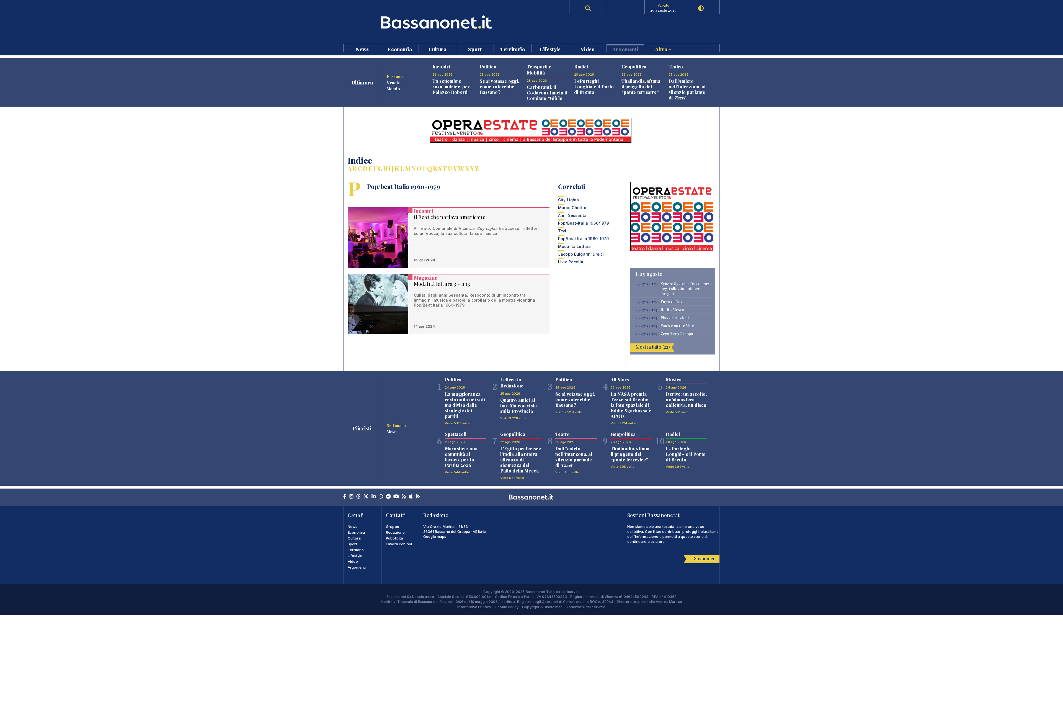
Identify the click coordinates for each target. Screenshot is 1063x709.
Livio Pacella (570, 262)
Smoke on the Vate (677, 325)
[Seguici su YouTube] (396, 497)
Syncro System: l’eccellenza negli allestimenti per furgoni (686, 288)
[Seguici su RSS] (404, 497)
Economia (400, 49)
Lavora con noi (399, 544)
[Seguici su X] (365, 497)
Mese (392, 431)
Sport (475, 49)
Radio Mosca (672, 309)
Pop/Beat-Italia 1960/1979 (583, 223)
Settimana (396, 425)
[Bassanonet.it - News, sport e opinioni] (437, 22)
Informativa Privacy (474, 607)
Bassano (395, 76)
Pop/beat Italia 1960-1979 (583, 238)
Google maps (435, 536)
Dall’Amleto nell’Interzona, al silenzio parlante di (687, 89)
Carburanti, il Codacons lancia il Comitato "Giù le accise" (547, 95)
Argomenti (625, 49)
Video (588, 49)
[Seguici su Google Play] (418, 497)
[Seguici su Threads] (358, 497)
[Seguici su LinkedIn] (373, 497)
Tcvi (562, 230)
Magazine (425, 277)
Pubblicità (394, 538)
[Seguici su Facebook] (344, 497)
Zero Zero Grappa (676, 334)
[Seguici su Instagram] (351, 497)
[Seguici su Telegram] (388, 497)
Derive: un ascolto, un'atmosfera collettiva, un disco (686, 399)
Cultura (437, 49)
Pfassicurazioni (674, 317)
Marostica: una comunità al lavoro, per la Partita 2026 (461, 457)
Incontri (423, 211)
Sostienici (704, 558)
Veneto (394, 82)
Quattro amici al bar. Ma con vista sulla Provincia (518, 405)
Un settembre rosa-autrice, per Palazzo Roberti (451, 86)
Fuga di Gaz (671, 301)
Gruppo (392, 526)
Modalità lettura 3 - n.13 (442, 284)
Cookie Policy (506, 607)
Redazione (395, 532)
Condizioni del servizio (585, 607)
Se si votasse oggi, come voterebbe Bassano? (499, 86)
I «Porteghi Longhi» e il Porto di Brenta (594, 86)
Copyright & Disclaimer (542, 607)
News (362, 49)
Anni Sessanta (572, 215)
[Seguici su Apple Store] (411, 497)
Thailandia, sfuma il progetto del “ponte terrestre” (640, 86)
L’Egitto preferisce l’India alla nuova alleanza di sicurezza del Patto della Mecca (520, 460)
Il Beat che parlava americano (450, 217)
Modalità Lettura (574, 246)
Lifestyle (550, 49)
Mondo (393, 88)
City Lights (568, 199)
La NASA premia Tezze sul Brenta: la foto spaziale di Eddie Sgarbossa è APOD (631, 405)
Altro (662, 49)
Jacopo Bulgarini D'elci (581, 254)
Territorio (512, 49)
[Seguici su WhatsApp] (381, 497)
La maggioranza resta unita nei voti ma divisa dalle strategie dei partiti (465, 405)
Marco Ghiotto (572, 207)
